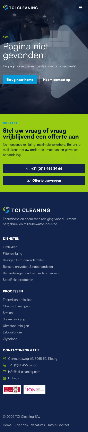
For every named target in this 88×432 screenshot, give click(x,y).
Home (7, 425)
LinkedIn (14, 378)
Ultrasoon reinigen (16, 326)
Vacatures (38, 425)
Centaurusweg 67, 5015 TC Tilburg (33, 358)
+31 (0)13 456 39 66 (46, 169)
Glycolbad (10, 339)
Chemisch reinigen (16, 306)
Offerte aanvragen (46, 180)
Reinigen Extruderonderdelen (24, 260)
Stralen (8, 313)
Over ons (21, 425)
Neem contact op (56, 80)
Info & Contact (58, 425)
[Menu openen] (80, 7)
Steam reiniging (14, 319)
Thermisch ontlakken (17, 300)
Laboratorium (12, 332)
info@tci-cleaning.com (24, 372)
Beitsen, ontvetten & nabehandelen (28, 266)
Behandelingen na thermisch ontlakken (31, 273)
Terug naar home (20, 80)
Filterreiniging (12, 253)
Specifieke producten (18, 280)
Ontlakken (10, 247)
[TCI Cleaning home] (20, 7)
